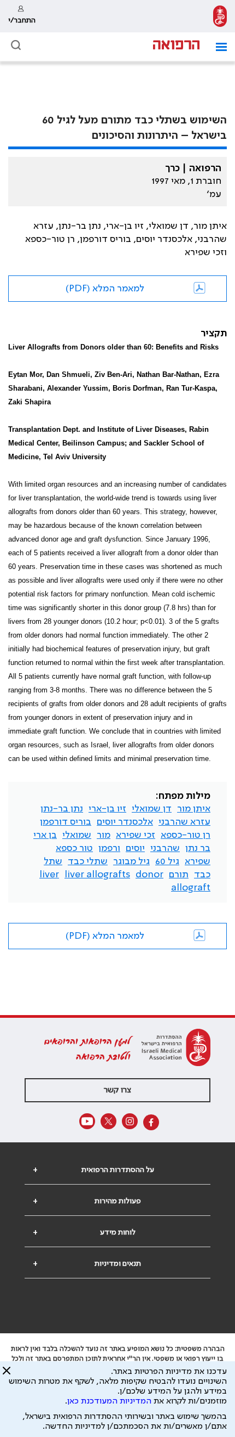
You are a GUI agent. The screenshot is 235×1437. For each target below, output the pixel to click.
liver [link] (49, 875)
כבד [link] (202, 875)
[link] (220, 16)
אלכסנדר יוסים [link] (125, 822)
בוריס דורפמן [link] (65, 822)
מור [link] (103, 835)
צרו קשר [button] (117, 1090)
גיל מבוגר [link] (131, 861)
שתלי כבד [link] (88, 861)
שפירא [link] (197, 861)
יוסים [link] (135, 848)
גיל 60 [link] (167, 861)
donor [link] (149, 875)
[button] (217, 47)
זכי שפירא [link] (135, 835)
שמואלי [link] (76, 835)
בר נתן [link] (197, 848)
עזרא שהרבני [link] (184, 822)
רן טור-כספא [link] (185, 835)
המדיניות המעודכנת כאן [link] (109, 1401)
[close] (6, 1375)
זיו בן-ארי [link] (107, 809)
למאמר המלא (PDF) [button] (105, 289)
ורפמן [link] (109, 848)
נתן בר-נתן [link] (61, 809)
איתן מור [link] (193, 809)
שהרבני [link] (165, 848)
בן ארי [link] (45, 835)
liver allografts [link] (97, 875)
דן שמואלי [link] (152, 809)
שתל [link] (53, 861)
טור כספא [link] (74, 848)
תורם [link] (179, 875)
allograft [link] (190, 888)
